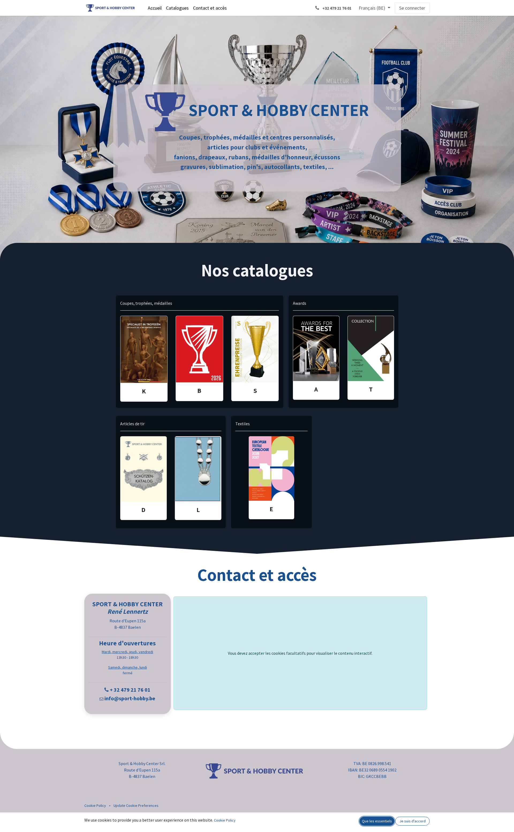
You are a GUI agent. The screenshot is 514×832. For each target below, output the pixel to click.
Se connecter (412, 8)
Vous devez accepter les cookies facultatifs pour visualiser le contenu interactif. (300, 653)
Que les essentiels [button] (377, 821)
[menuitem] (155, 8)
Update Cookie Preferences (136, 805)
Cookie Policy (95, 805)
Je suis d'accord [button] (412, 821)
